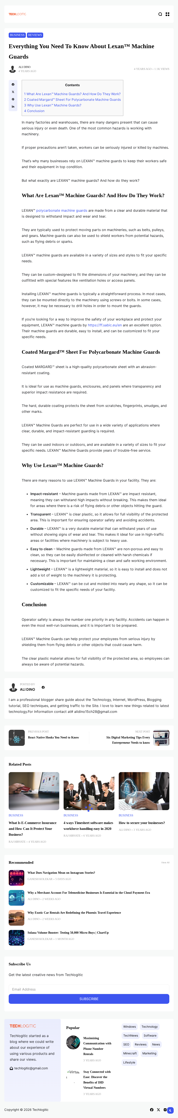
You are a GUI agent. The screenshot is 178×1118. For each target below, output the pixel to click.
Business (17, 35)
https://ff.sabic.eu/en (105, 325)
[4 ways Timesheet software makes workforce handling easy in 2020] (89, 791)
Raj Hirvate (17, 841)
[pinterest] (13, 99)
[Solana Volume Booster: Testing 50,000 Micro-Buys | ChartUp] (16, 938)
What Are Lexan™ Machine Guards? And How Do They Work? (72, 94)
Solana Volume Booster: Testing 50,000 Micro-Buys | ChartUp (68, 932)
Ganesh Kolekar (40, 879)
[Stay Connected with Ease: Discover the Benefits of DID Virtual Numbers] (73, 1076)
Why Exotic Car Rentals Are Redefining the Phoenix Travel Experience (74, 912)
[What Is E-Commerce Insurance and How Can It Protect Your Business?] (34, 791)
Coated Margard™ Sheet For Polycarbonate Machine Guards (72, 99)
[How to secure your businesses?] (144, 791)
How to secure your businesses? (142, 823)
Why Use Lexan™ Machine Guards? (52, 105)
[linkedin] (13, 106)
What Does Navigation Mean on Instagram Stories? (61, 872)
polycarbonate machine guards (61, 210)
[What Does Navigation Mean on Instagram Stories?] (16, 878)
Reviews (35, 35)
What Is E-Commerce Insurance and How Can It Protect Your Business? (32, 828)
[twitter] (13, 92)
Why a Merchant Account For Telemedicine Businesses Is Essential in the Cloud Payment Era (89, 892)
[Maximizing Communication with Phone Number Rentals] (73, 1042)
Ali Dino (24, 67)
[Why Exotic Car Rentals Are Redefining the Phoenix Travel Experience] (16, 918)
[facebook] (13, 84)
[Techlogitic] (17, 14)
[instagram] (165, 1109)
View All (165, 862)
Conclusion (34, 111)
